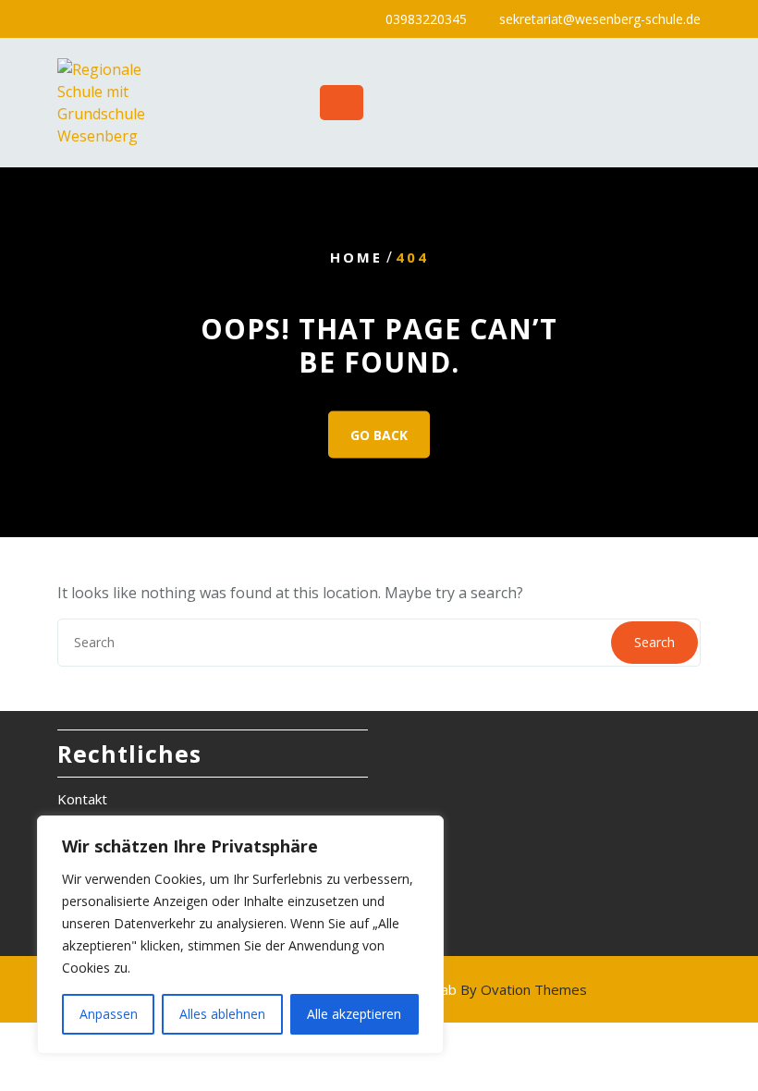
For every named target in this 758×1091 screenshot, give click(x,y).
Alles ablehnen (222, 1014)
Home (356, 257)
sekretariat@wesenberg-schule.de (600, 19)
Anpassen (108, 1014)
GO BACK (379, 435)
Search (654, 642)
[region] (240, 934)
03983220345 (426, 19)
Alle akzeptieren (354, 1014)
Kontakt (82, 799)
